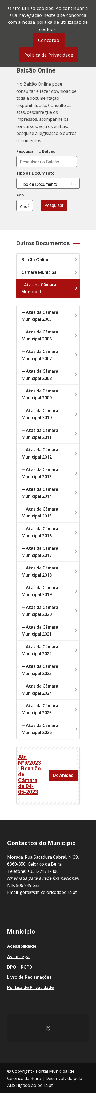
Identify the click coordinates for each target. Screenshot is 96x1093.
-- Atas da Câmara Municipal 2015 (40, 512)
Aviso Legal (18, 956)
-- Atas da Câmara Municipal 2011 (40, 433)
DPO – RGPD (19, 967)
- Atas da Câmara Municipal (38, 288)
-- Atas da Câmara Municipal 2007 (40, 354)
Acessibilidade (22, 946)
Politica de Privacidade (48, 55)
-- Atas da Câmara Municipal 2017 (40, 551)
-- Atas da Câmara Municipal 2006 (40, 335)
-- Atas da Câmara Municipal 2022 (40, 650)
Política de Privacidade (30, 987)
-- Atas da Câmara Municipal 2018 (40, 571)
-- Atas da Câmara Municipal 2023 (40, 669)
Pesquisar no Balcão (35, 151)
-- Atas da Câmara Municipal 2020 (40, 610)
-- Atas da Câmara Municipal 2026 (40, 728)
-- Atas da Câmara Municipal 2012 (40, 453)
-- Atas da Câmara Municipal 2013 (40, 473)
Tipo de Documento (35, 173)
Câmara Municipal (40, 272)
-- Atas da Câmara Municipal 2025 (40, 709)
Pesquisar (53, 205)
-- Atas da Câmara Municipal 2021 (40, 630)
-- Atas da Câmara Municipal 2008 (40, 374)
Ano (20, 195)
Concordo (48, 40)
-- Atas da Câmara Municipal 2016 (40, 532)
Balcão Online (36, 260)
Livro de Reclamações (29, 977)
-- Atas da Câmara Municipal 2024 (40, 689)
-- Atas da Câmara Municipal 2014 (40, 492)
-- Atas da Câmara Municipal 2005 (40, 315)
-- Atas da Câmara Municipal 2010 (40, 414)
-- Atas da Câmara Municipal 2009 (40, 394)
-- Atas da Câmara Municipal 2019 (40, 591)
